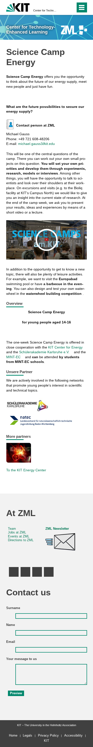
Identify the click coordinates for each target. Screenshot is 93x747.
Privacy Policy (48, 735)
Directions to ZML (20, 540)
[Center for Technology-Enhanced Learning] (74, 30)
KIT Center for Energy (65, 347)
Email (10, 642)
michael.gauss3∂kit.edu (36, 144)
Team (12, 528)
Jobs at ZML (17, 532)
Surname (13, 608)
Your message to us (21, 659)
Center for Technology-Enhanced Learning (45, 10)
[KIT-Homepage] (18, 7)
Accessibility (73, 735)
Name (10, 625)
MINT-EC (13, 357)
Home (13, 735)
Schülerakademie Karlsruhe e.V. (44, 352)
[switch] (63, 7)
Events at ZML (18, 536)
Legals (27, 735)
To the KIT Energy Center (26, 470)
